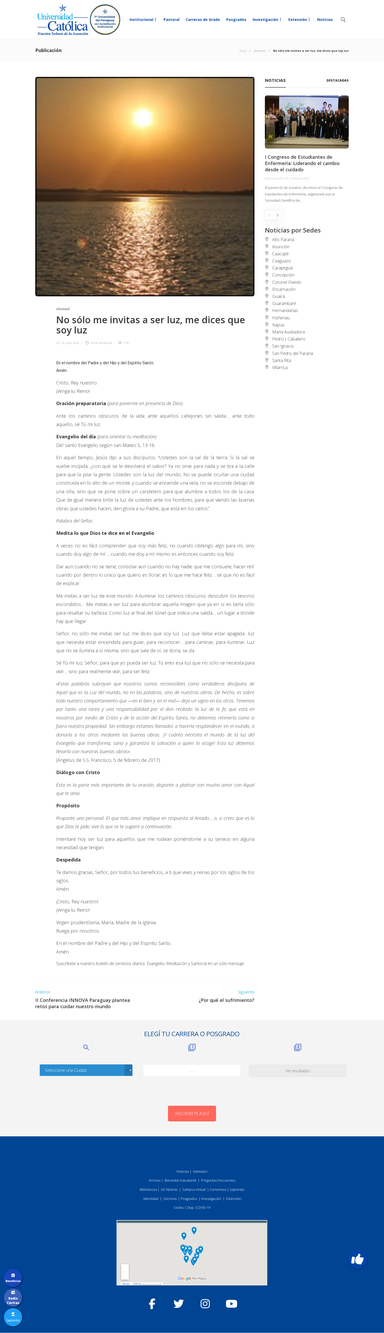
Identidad (260, 51)
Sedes (179, 1207)
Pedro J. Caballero (288, 339)
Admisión (200, 1171)
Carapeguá (282, 268)
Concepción (283, 275)
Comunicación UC (276, 178)
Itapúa (278, 325)
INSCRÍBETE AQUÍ (192, 1113)
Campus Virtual (194, 1189)
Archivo (154, 1180)
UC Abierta (169, 1189)
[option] (307, 149)
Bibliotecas (148, 1189)
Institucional (141, 19)
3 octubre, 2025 (299, 178)
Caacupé (280, 254)
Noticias (325, 19)
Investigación (265, 19)
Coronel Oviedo (286, 282)
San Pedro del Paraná (292, 353)
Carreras (170, 1198)
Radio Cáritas (13, 1300)
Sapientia (237, 1189)
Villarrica (280, 367)
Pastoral (171, 19)
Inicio (242, 51)
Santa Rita (281, 360)
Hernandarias (285, 310)
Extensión (297, 19)
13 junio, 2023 (70, 343)
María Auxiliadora (288, 332)
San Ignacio (283, 346)
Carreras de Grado (203, 19)
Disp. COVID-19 (198, 1207)
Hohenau (281, 318)
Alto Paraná (283, 239)
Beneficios (13, 1281)
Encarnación (283, 289)
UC (58, 343)
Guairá (278, 296)
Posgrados (236, 19)
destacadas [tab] (338, 80)
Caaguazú (281, 261)
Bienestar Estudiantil (180, 1180)
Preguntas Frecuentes (218, 1180)
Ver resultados (298, 1070)
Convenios (218, 1189)
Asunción (280, 246)
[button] (357, 1259)
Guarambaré (284, 303)
